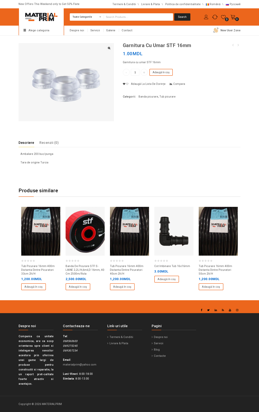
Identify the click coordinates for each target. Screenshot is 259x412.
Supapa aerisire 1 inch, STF (238, 45)
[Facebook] (202, 310)
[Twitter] (208, 310)
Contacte (159, 355)
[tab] (29, 142)
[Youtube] (230, 310)
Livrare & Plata (150, 4)
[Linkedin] (215, 310)
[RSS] (223, 310)
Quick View (48, 221)
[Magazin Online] (41, 16)
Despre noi (77, 30)
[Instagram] (237, 310)
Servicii (95, 30)
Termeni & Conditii (124, 4)
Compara (179, 83)
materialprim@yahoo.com (79, 364)
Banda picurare (148, 96)
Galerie (110, 30)
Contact (127, 30)
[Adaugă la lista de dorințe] (33, 221)
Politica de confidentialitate (183, 4)
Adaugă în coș (161, 72)
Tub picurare (167, 96)
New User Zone (231, 30)
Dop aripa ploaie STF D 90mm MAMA (233, 45)
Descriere (26, 143)
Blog (156, 349)
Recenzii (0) (49, 143)
